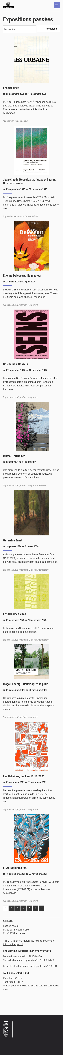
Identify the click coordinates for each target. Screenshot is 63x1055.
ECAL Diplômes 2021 (16, 868)
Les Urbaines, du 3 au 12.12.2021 (23, 776)
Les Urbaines (11, 88)
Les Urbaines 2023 (14, 614)
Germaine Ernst (12, 540)
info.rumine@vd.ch (13, 944)
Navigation (57, 5)
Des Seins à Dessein (15, 364)
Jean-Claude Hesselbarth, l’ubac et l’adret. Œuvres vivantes (29, 181)
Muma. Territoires (14, 456)
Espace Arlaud (8, 5)
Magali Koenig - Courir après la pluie (25, 684)
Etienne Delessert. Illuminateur (22, 275)
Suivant (41, 908)
